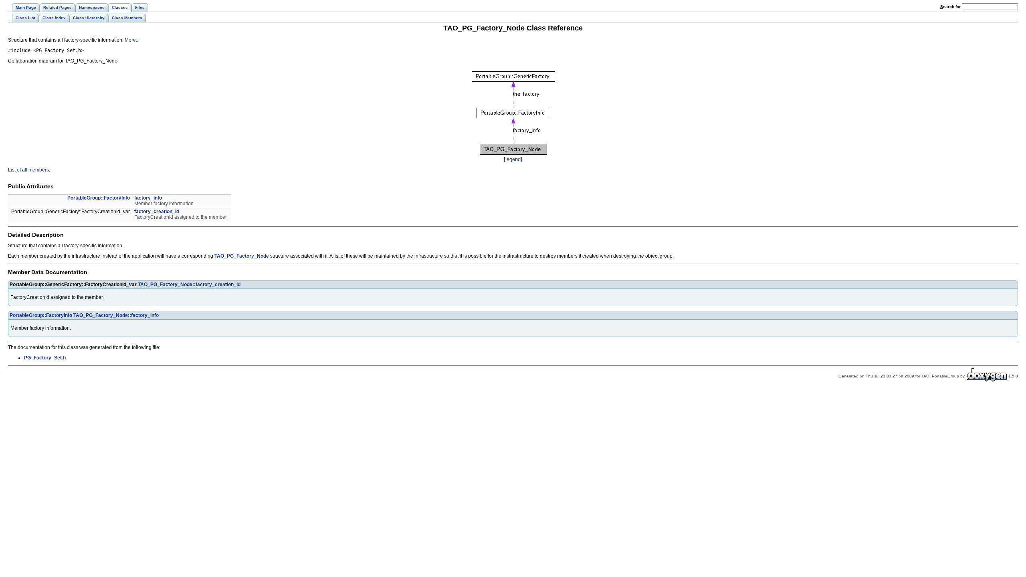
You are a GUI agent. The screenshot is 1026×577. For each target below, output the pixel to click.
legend (513, 159)
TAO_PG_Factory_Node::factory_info (116, 315)
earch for (951, 6)
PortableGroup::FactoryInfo (98, 198)
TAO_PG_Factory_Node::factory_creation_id (189, 284)
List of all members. (29, 170)
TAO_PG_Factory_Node (241, 256)
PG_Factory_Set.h (45, 358)
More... (132, 40)
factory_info (148, 198)
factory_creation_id (156, 211)
